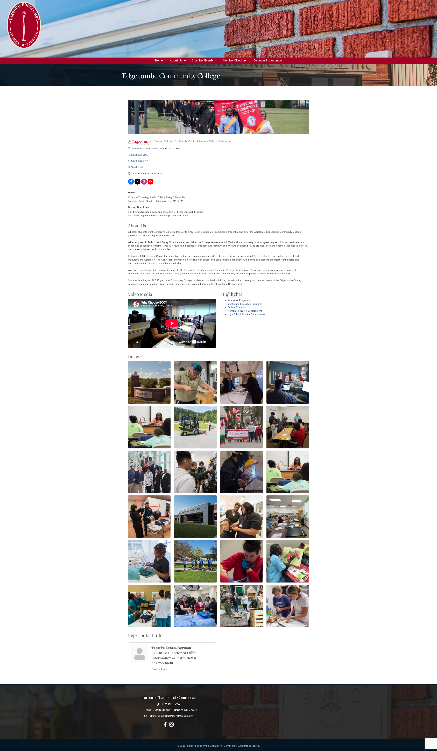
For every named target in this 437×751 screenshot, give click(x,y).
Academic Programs (239, 300)
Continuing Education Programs (245, 304)
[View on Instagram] (144, 183)
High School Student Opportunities (246, 314)
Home (159, 60)
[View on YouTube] (150, 183)
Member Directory (235, 60)
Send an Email (159, 669)
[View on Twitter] (137, 183)
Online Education (237, 307)
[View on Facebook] (131, 183)
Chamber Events (203, 60)
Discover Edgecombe (268, 60)
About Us (176, 60)
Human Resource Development (245, 310)
